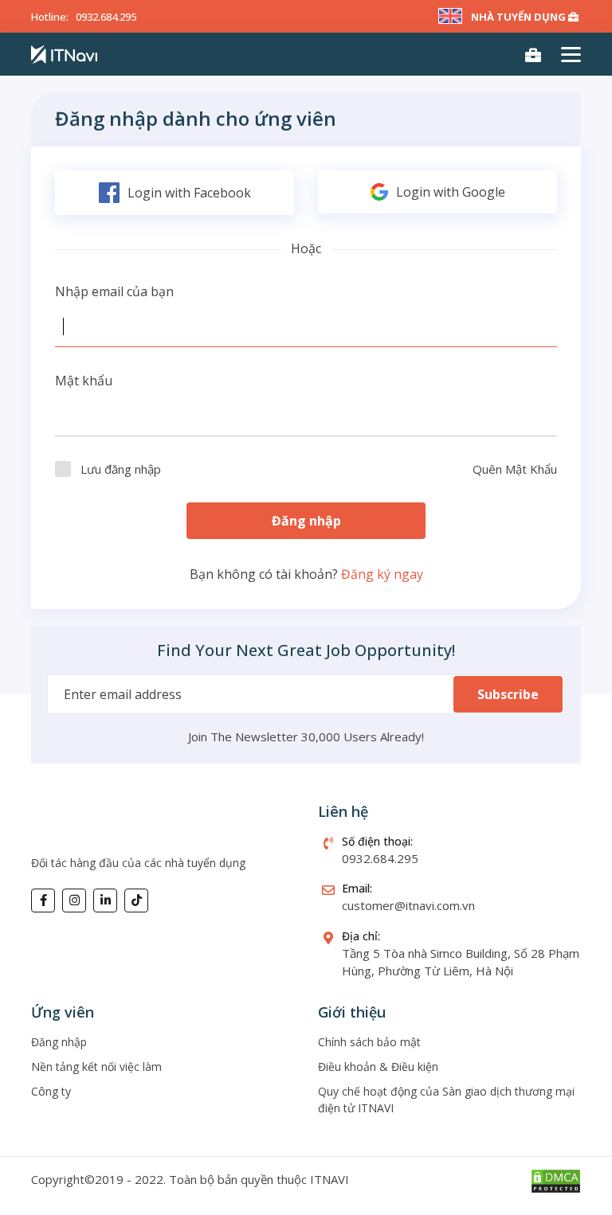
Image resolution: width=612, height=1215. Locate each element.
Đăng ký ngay (382, 574)
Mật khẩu (83, 380)
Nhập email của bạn (114, 291)
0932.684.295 (106, 17)
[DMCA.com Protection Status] (556, 1179)
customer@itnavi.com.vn (408, 905)
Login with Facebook (189, 192)
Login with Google (450, 192)
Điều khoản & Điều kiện (378, 1066)
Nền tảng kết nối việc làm (96, 1066)
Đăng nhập (306, 520)
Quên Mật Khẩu (515, 469)
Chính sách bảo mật (369, 1041)
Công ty (51, 1091)
